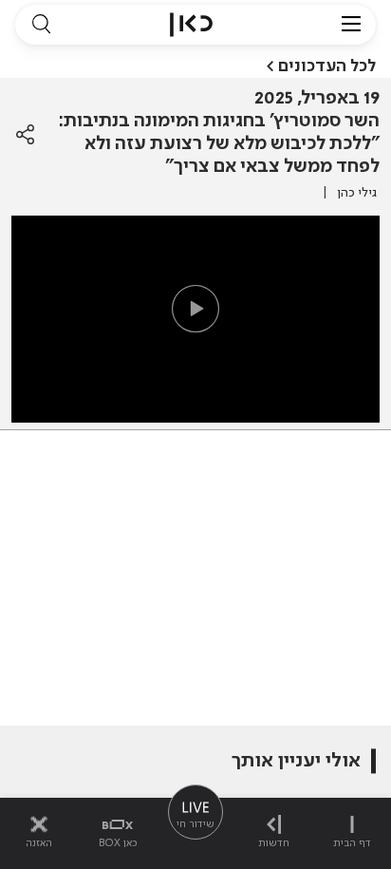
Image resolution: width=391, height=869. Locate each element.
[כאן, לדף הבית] (191, 24)
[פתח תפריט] (351, 25)
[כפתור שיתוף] (25, 134)
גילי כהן (357, 192)
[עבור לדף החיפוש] (40, 24)
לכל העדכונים (327, 66)
